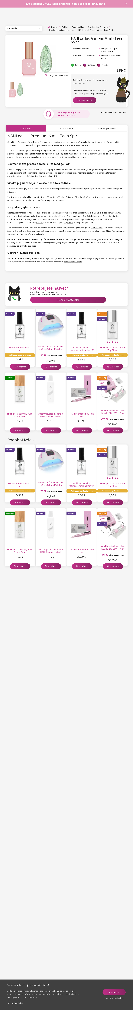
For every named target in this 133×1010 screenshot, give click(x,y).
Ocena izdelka (66, 128)
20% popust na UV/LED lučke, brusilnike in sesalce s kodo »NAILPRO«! (65, 4)
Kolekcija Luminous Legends (61, 30)
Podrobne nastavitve (114, 998)
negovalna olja (38, 234)
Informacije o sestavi (107, 128)
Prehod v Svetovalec (68, 299)
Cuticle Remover (94, 216)
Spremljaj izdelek (84, 100)
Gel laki (65, 27)
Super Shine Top (108, 231)
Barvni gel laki (78, 27)
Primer (70, 222)
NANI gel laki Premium (98, 27)
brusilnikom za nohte (73, 261)
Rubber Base (96, 227)
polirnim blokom (16, 219)
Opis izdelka (26, 128)
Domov (54, 27)
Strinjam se (114, 992)
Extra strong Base (23, 231)
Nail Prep (40, 222)
